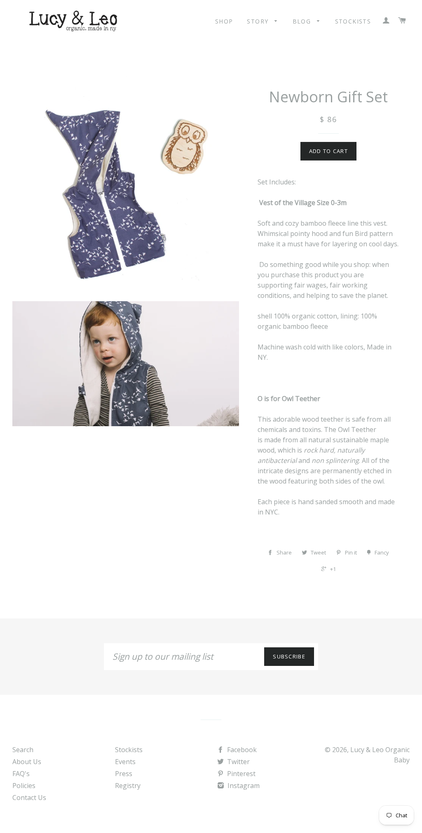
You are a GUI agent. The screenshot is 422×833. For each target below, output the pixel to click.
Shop (224, 21)
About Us (26, 761)
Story (258, 21)
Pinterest (240, 773)
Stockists (353, 21)
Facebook (241, 749)
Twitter (237, 761)
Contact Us (29, 797)
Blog (303, 21)
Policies (23, 785)
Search (22, 749)
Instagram (243, 785)
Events (125, 761)
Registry (128, 785)
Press (123, 773)
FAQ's (21, 773)
